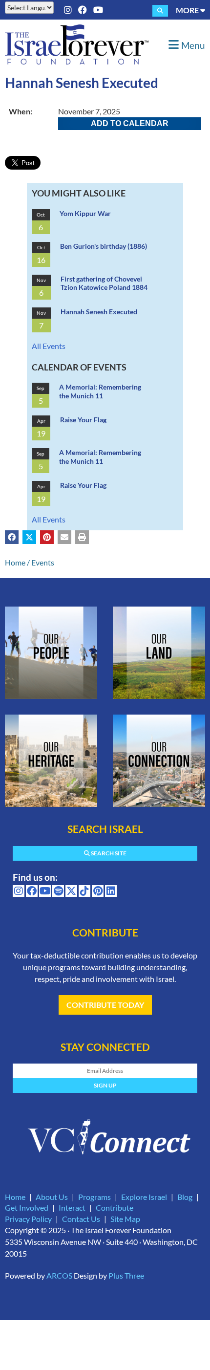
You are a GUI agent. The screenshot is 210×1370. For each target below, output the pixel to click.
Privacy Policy (28, 1218)
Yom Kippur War (85, 213)
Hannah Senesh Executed (99, 311)
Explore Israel (144, 1196)
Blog (184, 1196)
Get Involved (26, 1207)
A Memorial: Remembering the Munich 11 (100, 391)
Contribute (114, 1207)
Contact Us (81, 1218)
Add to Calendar (129, 123)
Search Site (108, 853)
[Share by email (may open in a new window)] (64, 537)
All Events (48, 345)
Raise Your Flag (83, 419)
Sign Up (105, 1085)
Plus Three (126, 1275)
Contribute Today (105, 1004)
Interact (72, 1207)
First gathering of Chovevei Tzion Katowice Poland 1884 (104, 283)
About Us (52, 1196)
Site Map (125, 1218)
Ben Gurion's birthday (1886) (103, 246)
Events (42, 562)
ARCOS (59, 1275)
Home (15, 562)
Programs (94, 1196)
